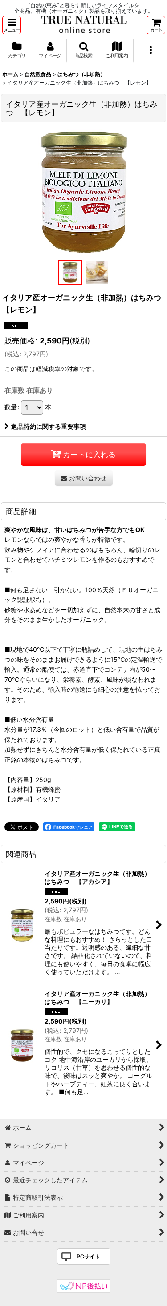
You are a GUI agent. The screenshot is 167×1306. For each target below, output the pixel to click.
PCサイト (88, 1256)
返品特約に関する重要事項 (48, 426)
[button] (11, 25)
